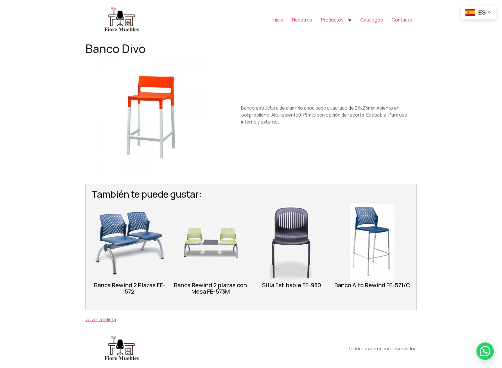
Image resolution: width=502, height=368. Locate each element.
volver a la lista (100, 319)
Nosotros (302, 20)
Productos (332, 20)
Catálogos (371, 20)
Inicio (277, 20)
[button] (485, 351)
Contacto (402, 20)
